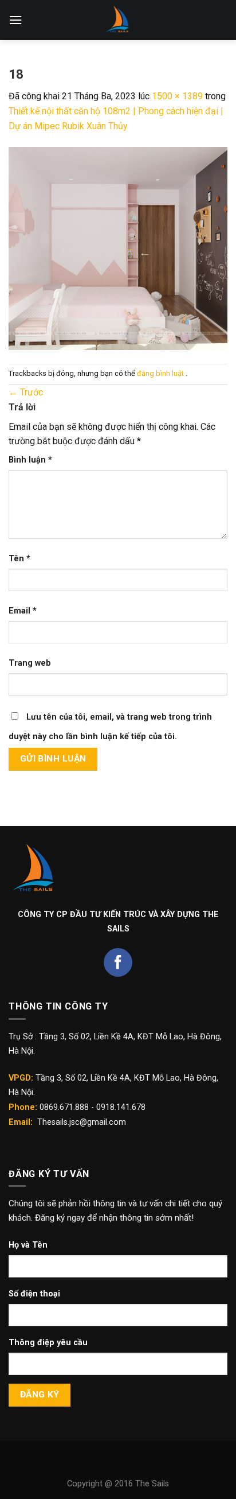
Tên (19, 559)
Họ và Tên (28, 1245)
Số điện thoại (34, 1294)
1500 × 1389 (177, 96)
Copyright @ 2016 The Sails (118, 1484)
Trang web (30, 663)
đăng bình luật (161, 373)
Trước (26, 392)
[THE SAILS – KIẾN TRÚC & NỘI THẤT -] (118, 20)
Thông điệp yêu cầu (48, 1342)
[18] (118, 247)
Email (23, 611)
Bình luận (30, 460)
